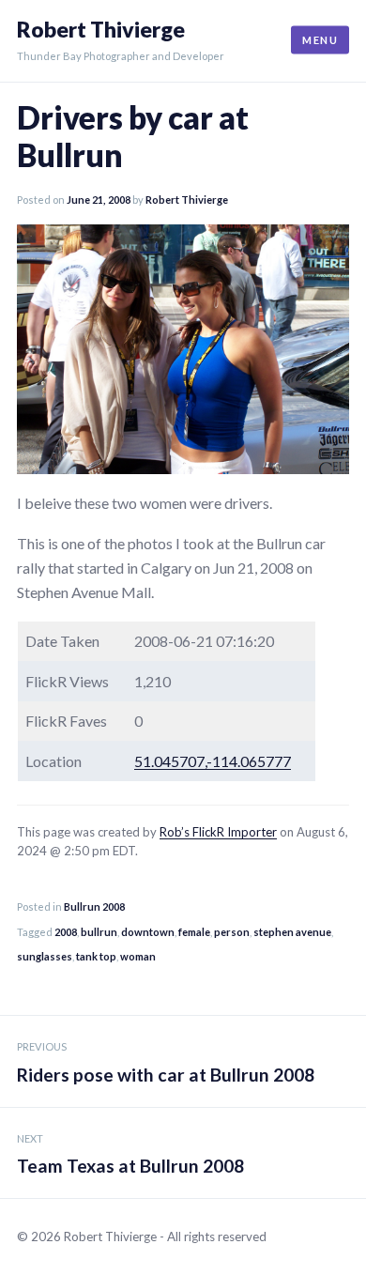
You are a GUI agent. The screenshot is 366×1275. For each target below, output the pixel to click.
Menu (320, 40)
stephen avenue (292, 932)
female (194, 932)
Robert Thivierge (101, 29)
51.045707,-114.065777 (212, 761)
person (232, 932)
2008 (65, 932)
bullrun (99, 932)
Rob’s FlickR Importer (218, 831)
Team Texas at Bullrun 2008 (130, 1154)
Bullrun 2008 (94, 906)
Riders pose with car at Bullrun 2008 (165, 1062)
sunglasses (44, 956)
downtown (148, 932)
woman (138, 956)
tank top (96, 956)
